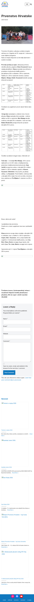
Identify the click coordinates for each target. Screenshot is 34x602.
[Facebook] (17, 596)
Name (5, 319)
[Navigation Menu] (27, 4)
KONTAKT (23, 600)
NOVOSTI (16, 600)
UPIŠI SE (10, 600)
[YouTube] (21, 596)
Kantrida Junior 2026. (6, 467)
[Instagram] (12, 596)
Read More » (15, 472)
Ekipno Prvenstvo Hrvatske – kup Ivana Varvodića (13, 541)
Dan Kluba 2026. (5, 504)
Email (5, 326)
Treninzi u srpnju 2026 (6, 430)
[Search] (31, 4)
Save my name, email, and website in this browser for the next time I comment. (15, 367)
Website (5, 333)
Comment (6, 341)
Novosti (4, 399)
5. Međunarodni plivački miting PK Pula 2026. (12, 578)
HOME (4, 600)
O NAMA (29, 600)
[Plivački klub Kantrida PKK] (4, 4)
